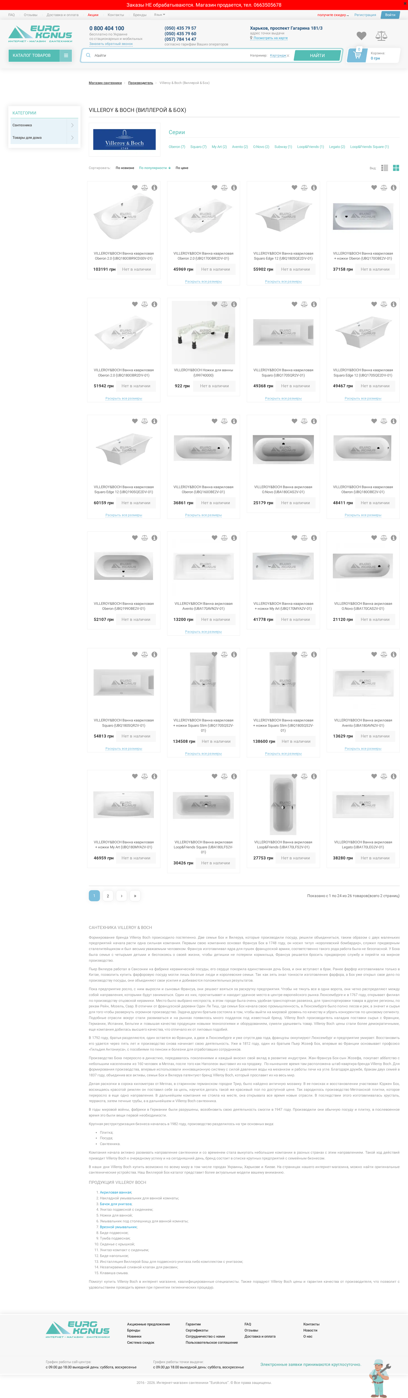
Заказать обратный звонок (111, 44)
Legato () (337, 147)
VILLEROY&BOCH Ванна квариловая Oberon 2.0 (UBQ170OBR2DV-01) (203, 255)
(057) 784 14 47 (180, 39)
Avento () (240, 147)
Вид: (373, 168)
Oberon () (177, 147)
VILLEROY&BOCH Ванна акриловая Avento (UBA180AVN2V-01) (363, 722)
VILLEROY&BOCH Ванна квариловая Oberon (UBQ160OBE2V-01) (203, 489)
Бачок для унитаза (116, 1204)
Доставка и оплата (63, 15)
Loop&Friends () (310, 147)
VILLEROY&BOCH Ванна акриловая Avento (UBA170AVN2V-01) (204, 606)
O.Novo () (261, 147)
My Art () (219, 147)
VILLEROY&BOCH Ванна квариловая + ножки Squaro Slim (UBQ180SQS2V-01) (283, 725)
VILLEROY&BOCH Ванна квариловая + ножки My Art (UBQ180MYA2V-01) (124, 844)
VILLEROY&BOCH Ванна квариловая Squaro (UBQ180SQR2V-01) (124, 722)
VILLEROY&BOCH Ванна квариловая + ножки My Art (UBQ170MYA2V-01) (283, 606)
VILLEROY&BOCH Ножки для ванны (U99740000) (203, 372)
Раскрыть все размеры (203, 281)
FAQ (11, 15)
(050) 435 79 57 (180, 28)
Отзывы (30, 15)
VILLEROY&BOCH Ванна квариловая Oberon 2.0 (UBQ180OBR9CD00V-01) (124, 255)
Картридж (278, 55)
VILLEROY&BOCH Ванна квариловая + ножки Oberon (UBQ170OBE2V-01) (363, 255)
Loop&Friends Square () (369, 147)
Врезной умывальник (118, 1227)
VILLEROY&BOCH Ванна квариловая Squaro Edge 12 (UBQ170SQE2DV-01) (363, 372)
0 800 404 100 (106, 28)
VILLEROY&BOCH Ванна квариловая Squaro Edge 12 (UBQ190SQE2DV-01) (124, 489)
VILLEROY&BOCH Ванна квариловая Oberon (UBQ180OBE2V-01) (363, 489)
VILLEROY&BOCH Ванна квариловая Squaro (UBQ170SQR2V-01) (283, 372)
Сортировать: (100, 168)
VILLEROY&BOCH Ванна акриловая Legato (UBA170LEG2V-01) (363, 844)
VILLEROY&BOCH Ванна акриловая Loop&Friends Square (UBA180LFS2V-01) (203, 847)
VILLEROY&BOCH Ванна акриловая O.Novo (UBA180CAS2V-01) (283, 489)
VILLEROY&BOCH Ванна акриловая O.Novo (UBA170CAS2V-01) (363, 606)
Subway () (283, 147)
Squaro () (198, 147)
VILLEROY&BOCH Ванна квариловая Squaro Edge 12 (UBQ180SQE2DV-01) (283, 255)
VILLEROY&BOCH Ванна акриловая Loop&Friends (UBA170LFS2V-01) (283, 844)
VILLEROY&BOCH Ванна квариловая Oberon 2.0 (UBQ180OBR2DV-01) (124, 372)
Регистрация (365, 15)
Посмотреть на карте (271, 38)
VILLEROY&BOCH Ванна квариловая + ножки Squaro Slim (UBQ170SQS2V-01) (203, 725)
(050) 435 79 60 (180, 33)
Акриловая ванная (115, 1192)
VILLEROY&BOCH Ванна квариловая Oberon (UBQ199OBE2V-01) (124, 606)
